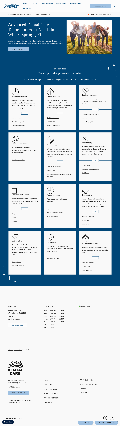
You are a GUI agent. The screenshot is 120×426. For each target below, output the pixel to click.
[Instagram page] (112, 418)
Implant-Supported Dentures (90, 169)
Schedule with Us (100, 6)
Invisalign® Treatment (18, 265)
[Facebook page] (105, 418)
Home (25, 3)
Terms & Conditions (89, 384)
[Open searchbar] (114, 6)
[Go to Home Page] (11, 6)
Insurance (27, 8)
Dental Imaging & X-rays (89, 121)
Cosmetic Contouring (88, 262)
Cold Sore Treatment (17, 118)
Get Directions (17, 325)
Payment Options (76, 3)
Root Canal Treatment (88, 216)
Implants (14, 221)
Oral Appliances (16, 262)
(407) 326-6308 (45, 14)
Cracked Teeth (51, 121)
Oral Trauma (85, 173)
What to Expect (62, 3)
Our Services (34, 3)
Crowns (14, 217)
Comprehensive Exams (18, 125)
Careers (83, 388)
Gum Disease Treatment (53, 166)
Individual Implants (52, 216)
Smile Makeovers (87, 270)
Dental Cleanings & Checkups (20, 121)
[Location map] (95, 322)
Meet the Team (47, 3)
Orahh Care (85, 392)
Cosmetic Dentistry (87, 266)
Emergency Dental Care (53, 125)
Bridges (14, 213)
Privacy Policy (86, 380)
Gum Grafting (51, 170)
